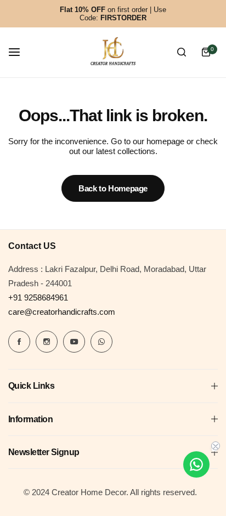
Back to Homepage (113, 188)
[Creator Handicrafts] (113, 52)
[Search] (182, 52)
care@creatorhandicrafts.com (61, 311)
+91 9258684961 (38, 297)
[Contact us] (196, 464)
